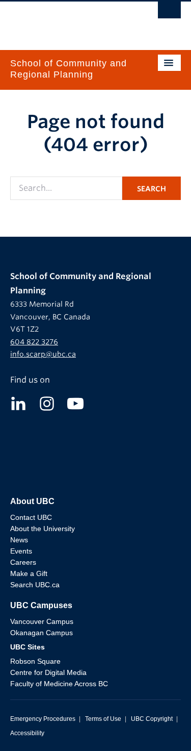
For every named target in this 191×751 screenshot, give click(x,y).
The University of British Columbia (70, 21)
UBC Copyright (152, 718)
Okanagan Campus (41, 633)
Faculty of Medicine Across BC (59, 684)
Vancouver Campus (41, 621)
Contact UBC (31, 517)
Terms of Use (103, 718)
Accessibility (27, 733)
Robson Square (35, 661)
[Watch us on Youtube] (75, 403)
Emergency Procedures (42, 718)
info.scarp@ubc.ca (43, 354)
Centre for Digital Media (48, 672)
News (19, 540)
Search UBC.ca (35, 585)
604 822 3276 (34, 342)
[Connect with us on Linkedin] (18, 403)
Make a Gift (28, 573)
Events (21, 551)
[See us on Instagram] (47, 403)
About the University (42, 528)
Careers (23, 562)
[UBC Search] (169, 13)
